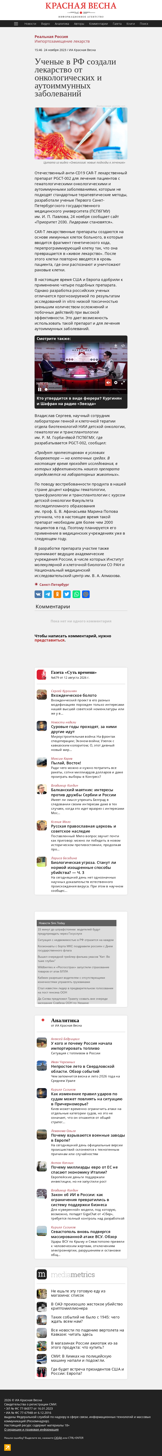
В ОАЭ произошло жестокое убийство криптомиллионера (87, 1306)
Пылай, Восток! (66, 762)
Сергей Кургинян (64, 691)
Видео (45, 24)
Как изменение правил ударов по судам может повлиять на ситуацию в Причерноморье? (87, 1098)
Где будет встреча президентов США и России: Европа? (87, 1371)
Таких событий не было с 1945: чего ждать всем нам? (85, 1319)
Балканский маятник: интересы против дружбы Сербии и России (83, 792)
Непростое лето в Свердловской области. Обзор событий (83, 1069)
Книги (131, 24)
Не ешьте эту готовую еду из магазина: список (78, 1293)
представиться (50, 640)
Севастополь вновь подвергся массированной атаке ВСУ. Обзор (84, 1234)
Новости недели (63, 722)
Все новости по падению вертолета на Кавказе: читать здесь (87, 1332)
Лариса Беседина (64, 858)
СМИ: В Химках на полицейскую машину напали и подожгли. (81, 1358)
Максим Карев (62, 758)
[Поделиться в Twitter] (67, 594)
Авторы (79, 24)
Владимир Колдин (64, 785)
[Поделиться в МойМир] (86, 594)
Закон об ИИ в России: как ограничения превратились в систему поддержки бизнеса (80, 1199)
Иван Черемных (63, 1062)
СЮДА (58, 1438)
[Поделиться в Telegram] (48, 594)
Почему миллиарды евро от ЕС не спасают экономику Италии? (84, 1170)
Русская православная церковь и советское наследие (83, 829)
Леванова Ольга (63, 1131)
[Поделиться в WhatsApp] (76, 594)
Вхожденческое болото (74, 695)
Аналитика (62, 24)
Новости (30, 24)
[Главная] (81, 10)
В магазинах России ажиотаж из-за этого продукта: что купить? (84, 1345)
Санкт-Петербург (54, 584)
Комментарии (98, 24)
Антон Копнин (62, 1163)
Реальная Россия (51, 37)
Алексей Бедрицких (65, 1039)
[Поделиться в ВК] (38, 594)
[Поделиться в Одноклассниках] (57, 594)
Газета (117, 24)
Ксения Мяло (60, 822)
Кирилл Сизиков (63, 1089)
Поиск (144, 24)
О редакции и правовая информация (31, 1429)
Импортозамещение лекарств (62, 41)
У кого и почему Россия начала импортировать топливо (81, 1046)
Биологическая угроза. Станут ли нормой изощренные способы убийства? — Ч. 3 (83, 867)
